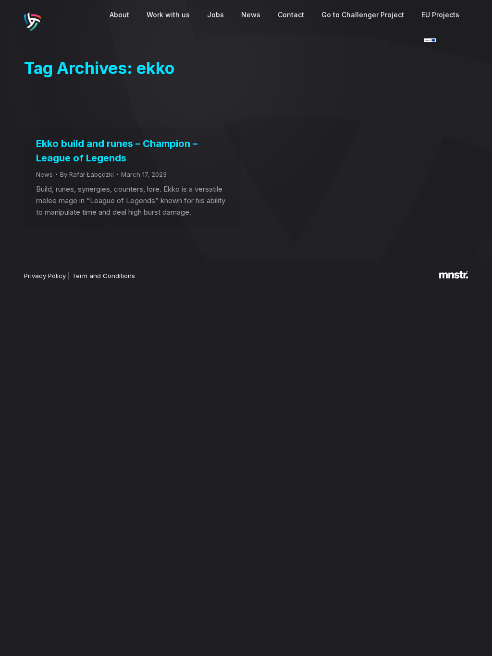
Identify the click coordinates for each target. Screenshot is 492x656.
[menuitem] (119, 15)
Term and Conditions (103, 275)
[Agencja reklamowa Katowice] (453, 276)
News (44, 174)
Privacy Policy (45, 275)
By (87, 174)
